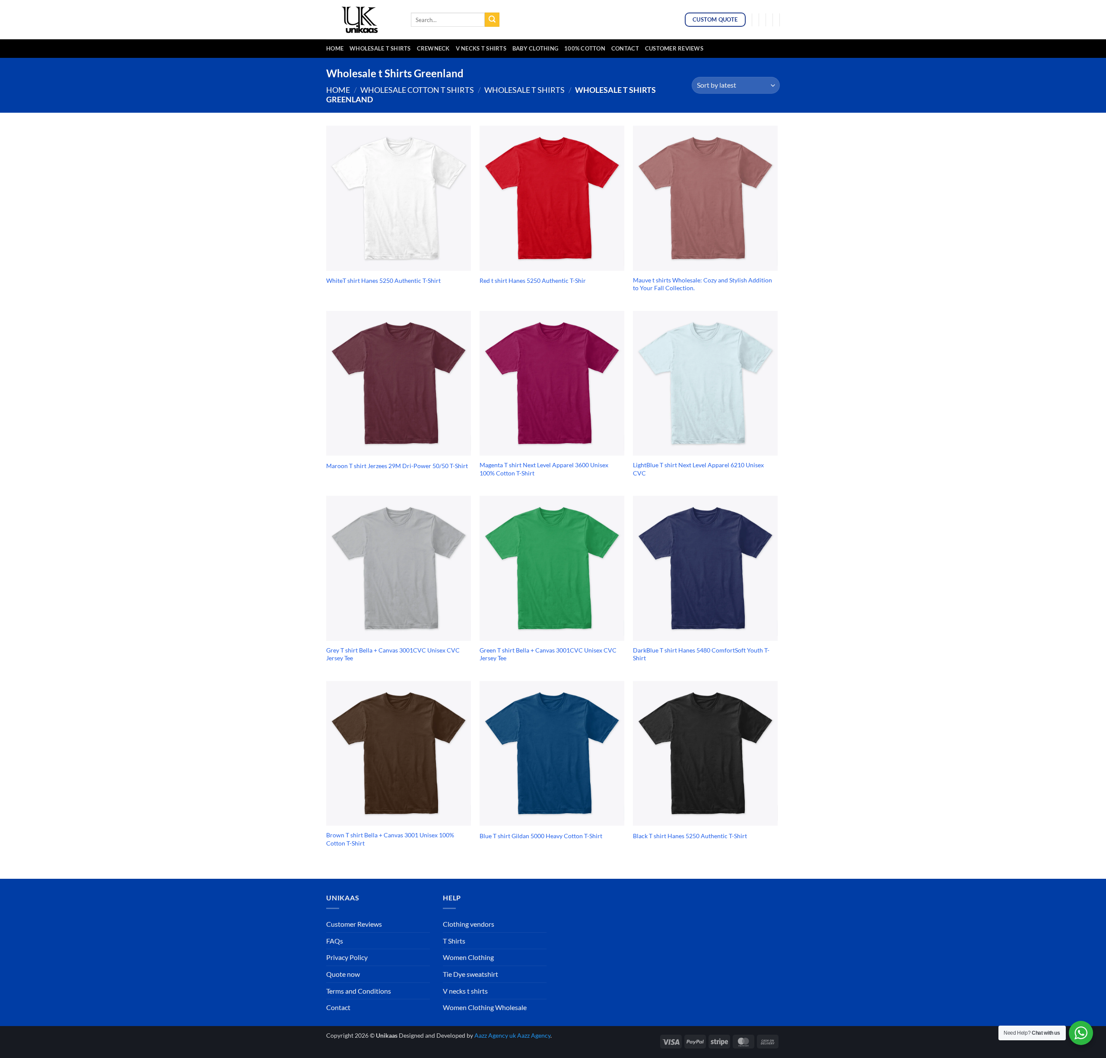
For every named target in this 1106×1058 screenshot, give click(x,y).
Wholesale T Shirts (380, 48)
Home (334, 48)
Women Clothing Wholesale (485, 1007)
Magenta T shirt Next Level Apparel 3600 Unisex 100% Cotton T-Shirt (544, 469)
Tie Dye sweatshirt (470, 974)
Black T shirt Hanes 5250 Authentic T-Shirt (690, 835)
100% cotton (584, 48)
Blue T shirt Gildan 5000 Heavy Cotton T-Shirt (541, 835)
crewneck (433, 48)
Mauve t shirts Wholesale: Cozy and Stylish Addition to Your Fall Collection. (702, 284)
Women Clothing (468, 957)
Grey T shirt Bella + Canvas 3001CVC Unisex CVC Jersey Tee (393, 654)
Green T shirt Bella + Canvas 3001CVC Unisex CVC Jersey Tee (548, 654)
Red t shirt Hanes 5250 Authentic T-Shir (533, 280)
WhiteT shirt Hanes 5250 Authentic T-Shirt (383, 280)
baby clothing (535, 48)
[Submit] (492, 20)
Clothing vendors (468, 924)
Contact (625, 48)
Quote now (343, 974)
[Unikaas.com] (362, 19)
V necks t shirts (465, 991)
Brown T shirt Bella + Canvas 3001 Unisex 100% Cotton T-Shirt (390, 839)
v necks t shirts (481, 48)
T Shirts (454, 941)
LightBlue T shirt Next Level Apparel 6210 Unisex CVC (698, 469)
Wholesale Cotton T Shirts (417, 90)
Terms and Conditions (358, 991)
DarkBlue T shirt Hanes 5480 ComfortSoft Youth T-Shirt (701, 654)
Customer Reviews (674, 48)
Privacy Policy (347, 957)
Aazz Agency (533, 1035)
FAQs (334, 941)
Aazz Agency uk (495, 1035)
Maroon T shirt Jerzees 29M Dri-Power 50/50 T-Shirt (397, 465)
